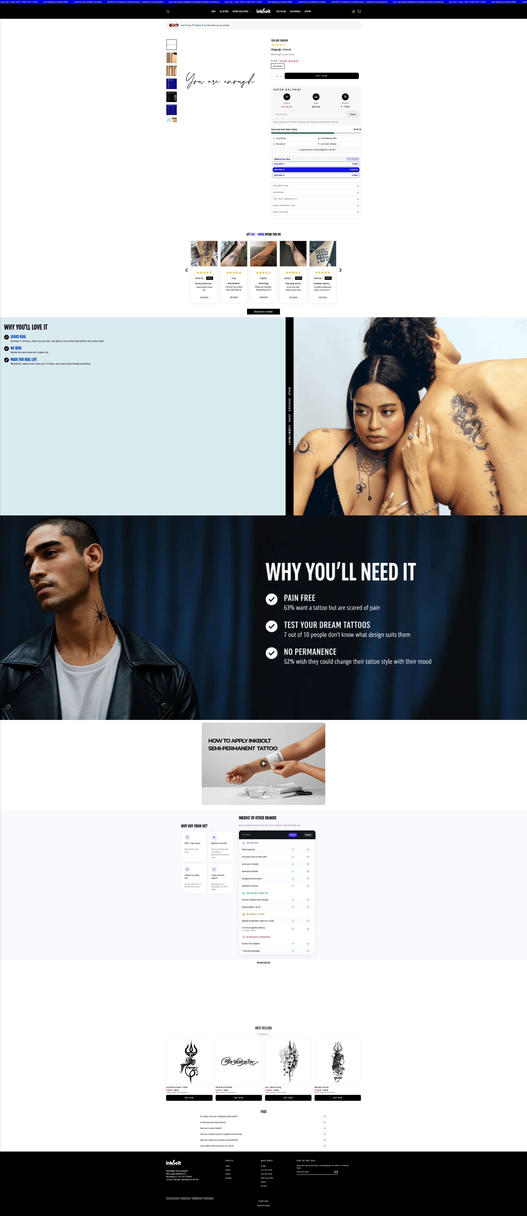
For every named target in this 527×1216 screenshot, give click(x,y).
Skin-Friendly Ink (284, 205)
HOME (263, 1166)
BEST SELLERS (267, 1178)
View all (263, 1034)
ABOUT (264, 1182)
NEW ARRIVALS (295, 11)
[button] (187, 270)
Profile (227, 1170)
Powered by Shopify (263, 1205)
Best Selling (281, 11)
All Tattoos (224, 11)
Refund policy (208, 1198)
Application (280, 212)
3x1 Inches (277, 66)
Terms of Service (172, 1198)
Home (213, 11)
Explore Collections (240, 11)
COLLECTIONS (266, 1174)
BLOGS (264, 1186)
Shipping (278, 192)
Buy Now (189, 1098)
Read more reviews (263, 311)
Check (352, 114)
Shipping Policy (197, 1198)
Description (281, 186)
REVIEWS (308, 11)
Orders (228, 1174)
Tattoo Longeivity (285, 199)
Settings (228, 1178)
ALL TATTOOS (266, 1170)
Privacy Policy (185, 1198)
